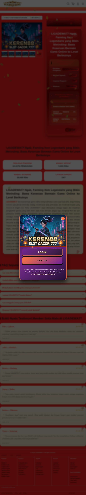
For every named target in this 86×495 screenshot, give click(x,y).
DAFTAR (42, 260)
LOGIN (42, 252)
